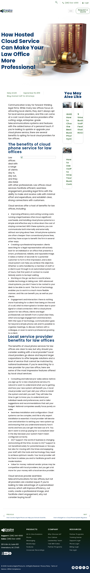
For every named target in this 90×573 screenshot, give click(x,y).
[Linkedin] (73, 567)
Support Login (75, 540)
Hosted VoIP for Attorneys (23, 96)
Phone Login (74, 544)
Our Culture (52, 537)
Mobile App (30, 544)
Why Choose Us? (54, 534)
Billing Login (74, 547)
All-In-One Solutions (34, 534)
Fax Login (73, 550)
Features (29, 547)
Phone (28, 537)
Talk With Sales (54, 544)
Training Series (76, 537)
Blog (9, 96)
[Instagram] (80, 567)
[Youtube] (87, 567)
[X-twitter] (83, 567)
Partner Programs (55, 547)
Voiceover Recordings (35, 550)
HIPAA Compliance (14, 569)
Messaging (30, 540)
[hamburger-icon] (70, 11)
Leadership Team (55, 540)
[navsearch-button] (57, 2)
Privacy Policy (45, 566)
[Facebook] (76, 567)
